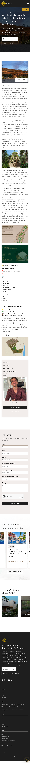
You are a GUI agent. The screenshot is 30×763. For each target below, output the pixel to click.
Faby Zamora (4, 697)
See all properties (8, 669)
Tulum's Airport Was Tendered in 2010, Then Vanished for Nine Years (13, 704)
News (2, 693)
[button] (27, 3)
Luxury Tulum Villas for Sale (6, 743)
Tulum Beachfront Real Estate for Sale (8, 740)
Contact (3, 692)
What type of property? (8, 463)
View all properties (15, 571)
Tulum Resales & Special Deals (7, 745)
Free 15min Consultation (11, 673)
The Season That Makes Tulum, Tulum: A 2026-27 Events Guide (12, 709)
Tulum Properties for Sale (6, 733)
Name (3, 444)
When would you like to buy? (10, 476)
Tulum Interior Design (5, 718)
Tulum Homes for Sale (5, 736)
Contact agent (8, 44)
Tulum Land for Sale (5, 738)
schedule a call (15, 412)
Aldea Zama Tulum (5, 726)
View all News (4, 710)
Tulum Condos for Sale (5, 734)
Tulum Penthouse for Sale (6, 742)
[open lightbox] (15, 72)
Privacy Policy (4, 752)
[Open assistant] (27, 760)
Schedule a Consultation (6, 695)
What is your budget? (8, 470)
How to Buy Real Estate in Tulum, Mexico (9, 717)
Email (3, 450)
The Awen (3, 724)
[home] (6, 3)
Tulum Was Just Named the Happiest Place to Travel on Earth (12, 706)
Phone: (4, 457)
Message (4, 483)
